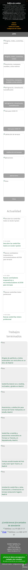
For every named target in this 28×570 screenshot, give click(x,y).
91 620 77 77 (18, 529)
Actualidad (14, 211)
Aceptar (14, 22)
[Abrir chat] (4, 532)
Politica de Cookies (14, 26)
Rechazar (14, 24)
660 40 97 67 (20, 533)
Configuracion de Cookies (14, 28)
